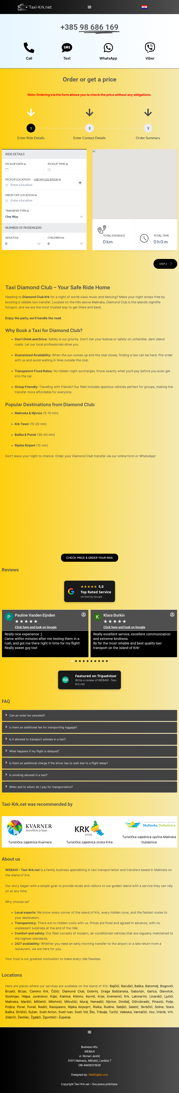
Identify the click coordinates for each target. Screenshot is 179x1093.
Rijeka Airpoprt (79, 1007)
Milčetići (40, 1001)
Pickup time (57, 163)
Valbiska (126, 1012)
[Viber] (150, 47)
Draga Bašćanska (114, 991)
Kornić (90, 996)
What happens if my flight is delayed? (34, 751)
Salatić (133, 1007)
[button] (89, 7)
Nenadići (97, 1001)
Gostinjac (12, 996)
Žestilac (23, 1017)
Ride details (14, 154)
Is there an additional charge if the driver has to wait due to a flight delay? (58, 763)
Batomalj (151, 986)
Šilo (92, 1012)
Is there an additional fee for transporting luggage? (43, 727)
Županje (64, 1017)
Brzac (22, 991)
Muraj (84, 1001)
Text (67, 58)
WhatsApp (108, 58)
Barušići (127, 986)
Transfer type (16, 210)
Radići (42, 1007)
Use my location (46, 179)
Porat (21, 1007)
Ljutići (168, 996)
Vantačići (140, 1012)
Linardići (155, 996)
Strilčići (21, 1012)
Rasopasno (57, 1007)
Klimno (78, 996)
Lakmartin (139, 996)
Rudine (109, 1007)
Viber (150, 58)
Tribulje (101, 1012)
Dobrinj (92, 991)
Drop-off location (20, 195)
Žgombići (49, 1017)
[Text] (67, 47)
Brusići (10, 991)
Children (55, 237)
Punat (31, 1007)
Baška (138, 986)
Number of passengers (23, 228)
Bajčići (114, 986)
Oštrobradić (140, 1001)
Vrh (170, 1012)
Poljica (10, 1007)
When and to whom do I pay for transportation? (41, 787)
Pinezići (157, 1001)
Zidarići (10, 1017)
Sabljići (121, 1007)
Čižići (55, 991)
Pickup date (14, 163)
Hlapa (26, 996)
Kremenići (114, 996)
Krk (126, 996)
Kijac (53, 996)
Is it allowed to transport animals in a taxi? (37, 739)
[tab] (89, 715)
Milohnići (55, 1001)
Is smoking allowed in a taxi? (28, 775)
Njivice (111, 1001)
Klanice (65, 996)
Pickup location (31, 179)
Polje (169, 1001)
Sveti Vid (81, 1012)
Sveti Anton (48, 1012)
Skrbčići (146, 1007)
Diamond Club (73, 991)
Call (29, 58)
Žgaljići (36, 1017)
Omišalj (124, 1001)
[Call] (29, 47)
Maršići (26, 1001)
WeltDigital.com (98, 1074)
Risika (97, 1007)
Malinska (11, 1001)
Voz (152, 1012)
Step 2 (163, 263)
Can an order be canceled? (27, 715)
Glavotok (166, 991)
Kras (101, 996)
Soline (159, 1007)
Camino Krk (39, 991)
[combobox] (44, 218)
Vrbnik (161, 1012)
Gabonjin (137, 991)
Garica (152, 991)
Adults (10, 237)
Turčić (113, 1012)
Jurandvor (40, 996)
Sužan (32, 1012)
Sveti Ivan (65, 1012)
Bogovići (166, 986)
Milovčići (70, 1001)
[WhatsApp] (108, 47)
